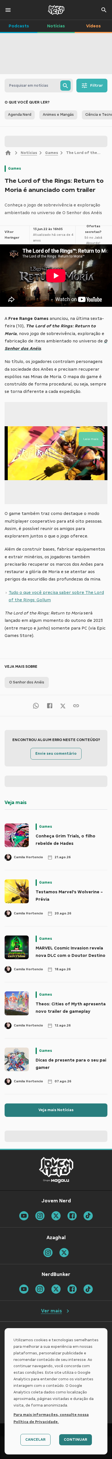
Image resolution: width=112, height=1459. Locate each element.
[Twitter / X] (63, 705)
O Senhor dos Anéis (26, 682)
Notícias (29, 153)
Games (51, 153)
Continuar (75, 1440)
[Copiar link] (76, 705)
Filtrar (96, 86)
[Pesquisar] (65, 85)
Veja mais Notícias (56, 1110)
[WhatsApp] (35, 705)
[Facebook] (49, 705)
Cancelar (35, 1440)
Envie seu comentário (56, 754)
